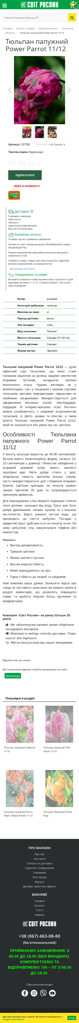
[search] (72, 17)
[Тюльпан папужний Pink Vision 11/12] (59, 724)
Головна (39, 901)
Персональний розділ (40, 984)
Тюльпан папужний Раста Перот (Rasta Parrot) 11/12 (18, 813)
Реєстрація (39, 877)
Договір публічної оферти (39, 886)
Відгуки (39, 882)
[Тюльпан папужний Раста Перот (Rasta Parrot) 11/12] (20, 788)
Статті (39, 910)
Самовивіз (39, 872)
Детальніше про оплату (22, 268)
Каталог (39, 905)
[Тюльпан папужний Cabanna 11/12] (20, 724)
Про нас (40, 854)
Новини (39, 914)
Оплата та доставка (39, 863)
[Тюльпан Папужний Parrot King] (59, 788)
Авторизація (13, 676)
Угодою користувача (13, 1019)
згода (71, 1018)
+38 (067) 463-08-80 (39, 936)
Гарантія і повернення (39, 868)
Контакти (39, 858)
